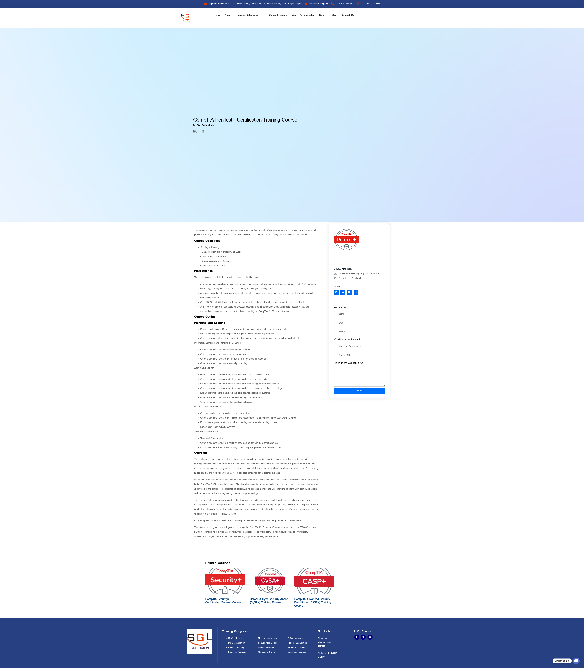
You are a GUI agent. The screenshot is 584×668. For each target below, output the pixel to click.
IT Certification (235, 638)
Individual (341, 339)
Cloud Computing (236, 647)
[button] (336, 292)
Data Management (237, 643)
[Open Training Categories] (260, 15)
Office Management (297, 638)
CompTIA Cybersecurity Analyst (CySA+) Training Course (269, 600)
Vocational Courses (297, 652)
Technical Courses (296, 647)
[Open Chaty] (576, 661)
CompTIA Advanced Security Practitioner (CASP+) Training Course (312, 602)
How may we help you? (350, 362)
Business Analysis (237, 652)
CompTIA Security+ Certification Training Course (223, 600)
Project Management (298, 643)
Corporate (356, 339)
